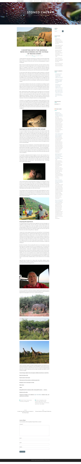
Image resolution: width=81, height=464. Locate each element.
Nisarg (49, 460)
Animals (37, 400)
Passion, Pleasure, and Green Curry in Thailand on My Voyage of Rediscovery (59, 59)
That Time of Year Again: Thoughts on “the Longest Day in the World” (59, 90)
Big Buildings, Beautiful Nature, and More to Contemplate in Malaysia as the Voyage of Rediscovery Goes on (58, 53)
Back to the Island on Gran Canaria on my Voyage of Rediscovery (59, 64)
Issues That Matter (37, 394)
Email (20, 442)
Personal (27, 400)
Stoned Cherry (20, 1)
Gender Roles (40, 401)
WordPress (42, 460)
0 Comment (41, 55)
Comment (21, 424)
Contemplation (41, 400)
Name (20, 438)
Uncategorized (26, 401)
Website (20, 446)
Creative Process (23, 400)
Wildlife (43, 403)
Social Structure (46, 402)
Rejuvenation (41, 402)
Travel (40, 403)
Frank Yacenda (35, 55)
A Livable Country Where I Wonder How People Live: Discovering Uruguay (25, 411)
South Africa (37, 403)
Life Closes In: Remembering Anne (58, 95)
